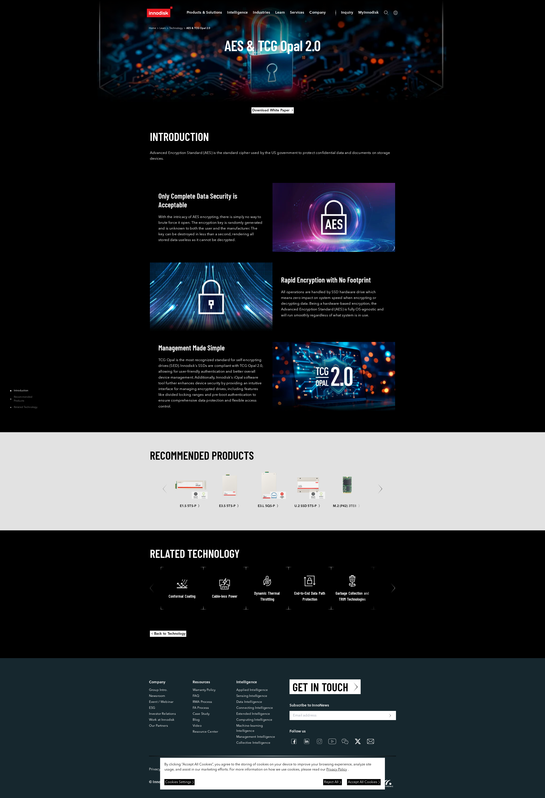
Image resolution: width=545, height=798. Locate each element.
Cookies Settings (178, 782)
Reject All (331, 782)
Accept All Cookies (362, 782)
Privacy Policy (336, 769)
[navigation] (237, 12)
